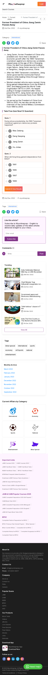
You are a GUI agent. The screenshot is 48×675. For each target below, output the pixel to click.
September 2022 (10, 392)
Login (42, 4)
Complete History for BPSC (10, 531)
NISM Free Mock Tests (9, 470)
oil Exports (19, 350)
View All (24, 330)
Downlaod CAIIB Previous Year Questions (15, 489)
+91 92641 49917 (13, 571)
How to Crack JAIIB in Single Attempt (13, 485)
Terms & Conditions (8, 673)
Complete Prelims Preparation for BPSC (14, 520)
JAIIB (3, 595)
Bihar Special (30, 524)
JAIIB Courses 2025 (8, 463)
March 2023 (8, 369)
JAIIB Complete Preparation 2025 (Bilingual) (16, 505)
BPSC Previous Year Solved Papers (13, 524)
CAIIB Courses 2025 (22, 463)
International (16, 37)
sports (32, 346)
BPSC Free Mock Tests (25, 470)
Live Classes (6, 624)
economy (8, 350)
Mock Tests (6, 616)
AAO (3, 608)
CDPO (4, 606)
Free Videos (6, 630)
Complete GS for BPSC (24, 528)
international (12, 206)
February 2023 (9, 373)
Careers (4, 587)
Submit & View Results (13, 189)
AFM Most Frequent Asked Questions (13, 474)
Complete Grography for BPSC (30, 531)
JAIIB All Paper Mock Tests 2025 (12, 512)
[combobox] (24, 9)
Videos (4, 619)
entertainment (10, 354)
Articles (4, 633)
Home (4, 17)
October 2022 (9, 388)
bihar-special (10, 346)
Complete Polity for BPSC (10, 535)
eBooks (4, 622)
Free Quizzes (6, 627)
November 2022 (10, 384)
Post (41, 254)
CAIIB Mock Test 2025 (9, 501)
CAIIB (4, 597)
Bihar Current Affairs (8, 528)
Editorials (5, 638)
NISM (4, 600)
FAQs (4, 584)
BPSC (4, 603)
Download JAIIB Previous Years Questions (15, 478)
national (29, 350)
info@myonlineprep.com (15, 568)
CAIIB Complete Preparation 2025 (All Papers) (16, 497)
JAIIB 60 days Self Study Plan (11, 482)
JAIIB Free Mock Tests (9, 467)
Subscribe (11, 239)
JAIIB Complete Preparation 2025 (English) (15, 508)
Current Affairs (11, 18)
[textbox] (24, 9)
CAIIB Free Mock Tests (25, 467)
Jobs (4, 635)
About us (5, 579)
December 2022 (10, 380)
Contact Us (5, 581)
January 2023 (9, 377)
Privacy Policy (22, 673)
